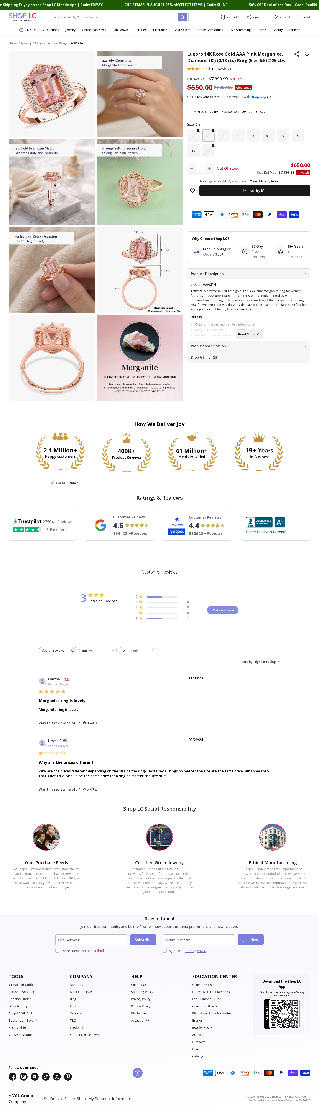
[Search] (182, 17)
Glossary (198, 1042)
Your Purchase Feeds (85, 1035)
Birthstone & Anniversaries (211, 1013)
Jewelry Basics (202, 1028)
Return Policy (140, 1006)
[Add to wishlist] (307, 54)
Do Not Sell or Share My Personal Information (92, 1098)
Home (196, 1049)
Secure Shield (19, 1028)
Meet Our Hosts (81, 992)
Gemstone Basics (204, 1006)
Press (74, 1006)
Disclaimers (139, 1013)
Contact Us (139, 985)
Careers (75, 1013)
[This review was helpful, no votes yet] (84, 723)
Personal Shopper (22, 992)
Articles (197, 1035)
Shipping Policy (142, 992)
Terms (189, 951)
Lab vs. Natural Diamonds (211, 992)
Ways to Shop (18, 1006)
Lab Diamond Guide (206, 999)
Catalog (197, 1056)
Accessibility (140, 1020)
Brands (197, 1020)
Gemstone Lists (203, 985)
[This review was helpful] (84, 789)
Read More (246, 334)
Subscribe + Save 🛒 (23, 1020)
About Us (76, 985)
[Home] (30, 17)
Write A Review (223, 610)
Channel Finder (20, 999)
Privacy (202, 951)
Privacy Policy (140, 999)
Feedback (77, 1028)
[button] (269, 96)
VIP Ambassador (20, 1035)
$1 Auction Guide (21, 985)
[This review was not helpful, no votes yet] (92, 723)
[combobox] (115, 17)
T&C (73, 1020)
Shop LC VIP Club (21, 1013)
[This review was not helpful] (92, 789)
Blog (73, 999)
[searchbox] (54, 650)
